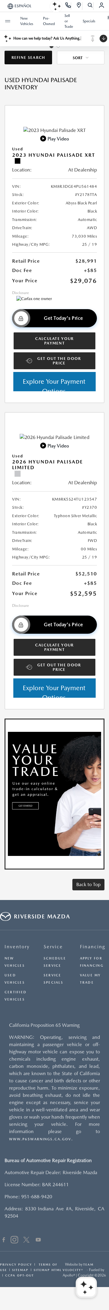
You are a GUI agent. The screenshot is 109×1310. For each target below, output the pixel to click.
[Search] (90, 6)
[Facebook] (4, 1240)
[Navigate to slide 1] (51, 46)
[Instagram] (14, 1240)
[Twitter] (26, 1240)
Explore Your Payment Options (54, 384)
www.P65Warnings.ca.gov (40, 1139)
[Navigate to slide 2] (58, 46)
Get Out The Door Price (59, 360)
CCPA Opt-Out (19, 1275)
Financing (92, 947)
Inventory (17, 947)
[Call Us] (68, 6)
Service (53, 947)
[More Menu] (8, 21)
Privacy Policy (16, 1264)
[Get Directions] (79, 6)
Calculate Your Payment (54, 340)
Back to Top (88, 884)
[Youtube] (38, 1240)
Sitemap (20, 1270)
